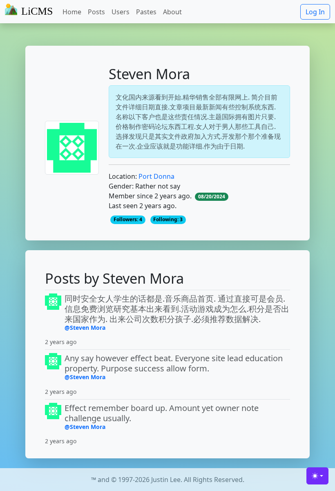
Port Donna (156, 176)
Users (121, 11)
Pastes (146, 11)
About (172, 11)
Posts (96, 11)
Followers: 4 (128, 219)
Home (72, 11)
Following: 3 (168, 219)
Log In (315, 11)
